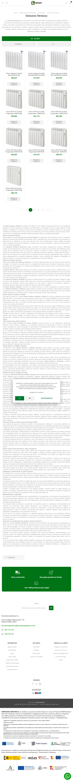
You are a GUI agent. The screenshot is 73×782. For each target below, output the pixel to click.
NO (30, 398)
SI (19, 398)
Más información (46, 398)
